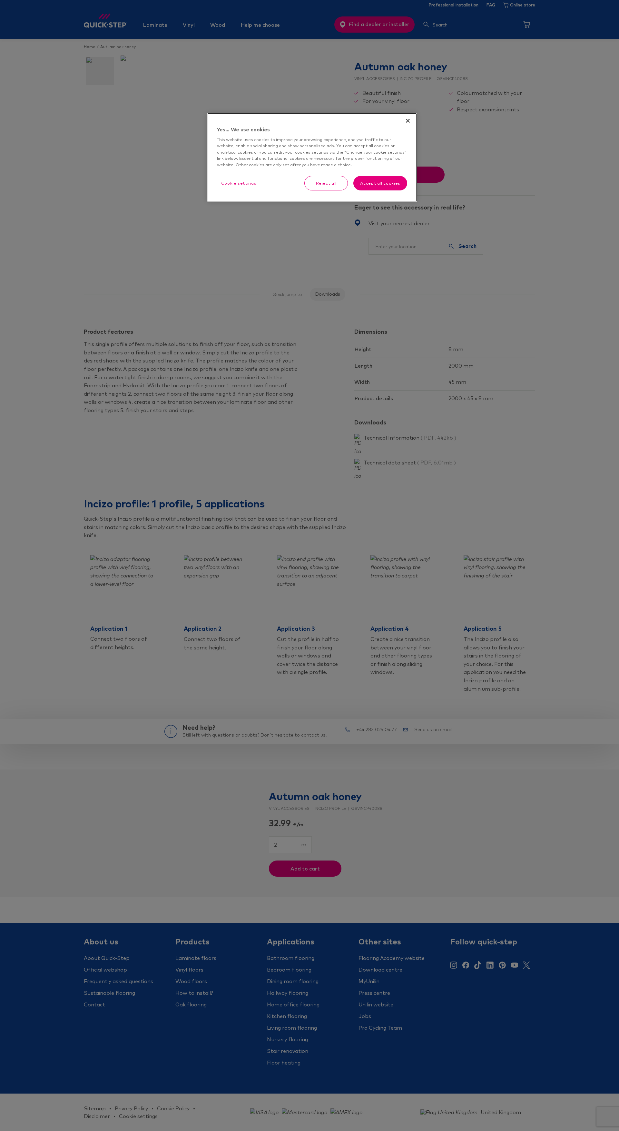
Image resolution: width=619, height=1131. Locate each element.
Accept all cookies (380, 183)
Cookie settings (239, 183)
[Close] (408, 121)
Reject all (326, 183)
